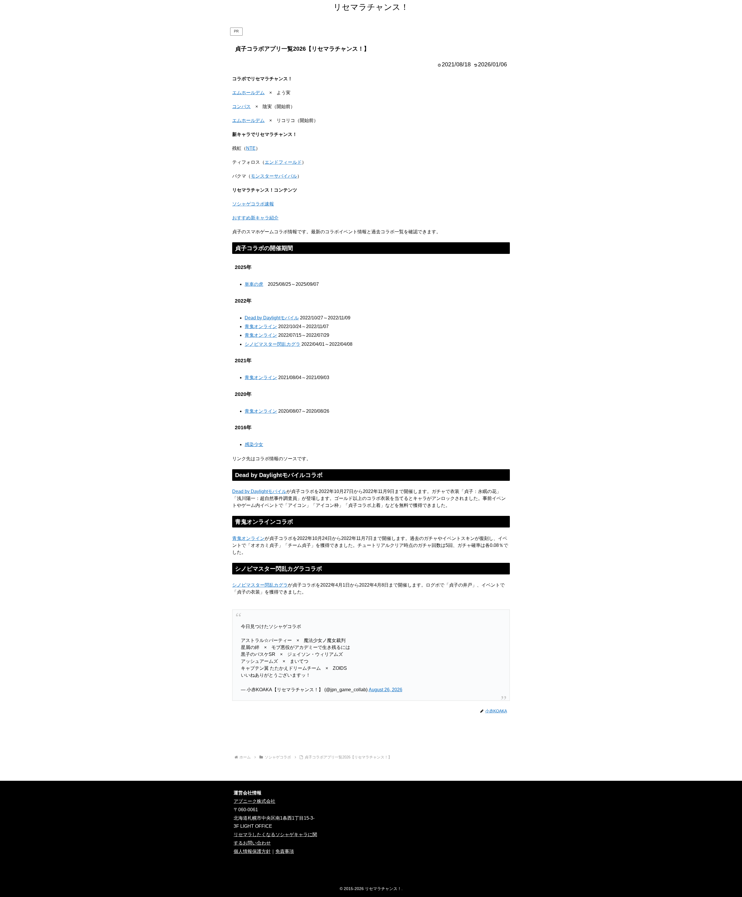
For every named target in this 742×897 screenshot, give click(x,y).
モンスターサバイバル (274, 176)
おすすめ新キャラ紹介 (255, 217)
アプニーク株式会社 (254, 801)
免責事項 (284, 851)
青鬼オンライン (261, 326)
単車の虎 (254, 284)
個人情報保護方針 (252, 851)
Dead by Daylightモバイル (272, 317)
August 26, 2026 (385, 689)
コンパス (241, 106)
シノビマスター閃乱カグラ (272, 344)
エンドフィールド (283, 162)
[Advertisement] (371, 734)
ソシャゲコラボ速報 (253, 203)
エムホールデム (248, 92)
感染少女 (254, 444)
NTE (251, 148)
